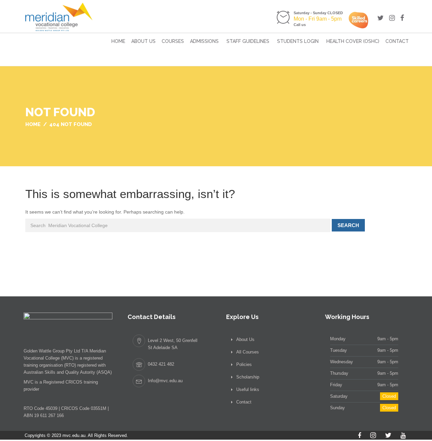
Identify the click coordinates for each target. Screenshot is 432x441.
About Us (143, 41)
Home (118, 41)
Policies (244, 364)
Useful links (247, 389)
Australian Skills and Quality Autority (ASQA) (68, 372)
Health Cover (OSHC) (352, 41)
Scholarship (247, 376)
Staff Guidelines (247, 41)
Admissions (204, 41)
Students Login (298, 41)
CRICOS (73, 382)
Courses (173, 41)
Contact (397, 41)
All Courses (247, 351)
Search (348, 225)
